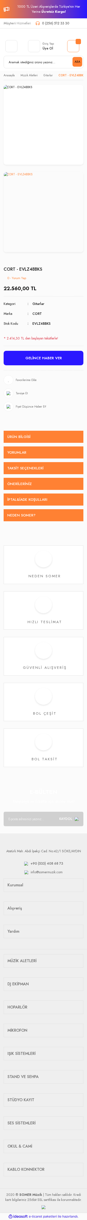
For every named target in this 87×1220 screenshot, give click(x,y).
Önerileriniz (19, 484)
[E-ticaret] (43, 1216)
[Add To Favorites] (43, 380)
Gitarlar (38, 303)
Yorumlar (16, 452)
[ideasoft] (18, 1216)
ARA (77, 62)
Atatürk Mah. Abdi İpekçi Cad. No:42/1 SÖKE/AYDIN (43, 851)
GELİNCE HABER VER (43, 358)
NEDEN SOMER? (21, 515)
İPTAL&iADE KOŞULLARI (27, 499)
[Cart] (73, 46)
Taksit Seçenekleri (25, 468)
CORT (37, 313)
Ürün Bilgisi (18, 436)
